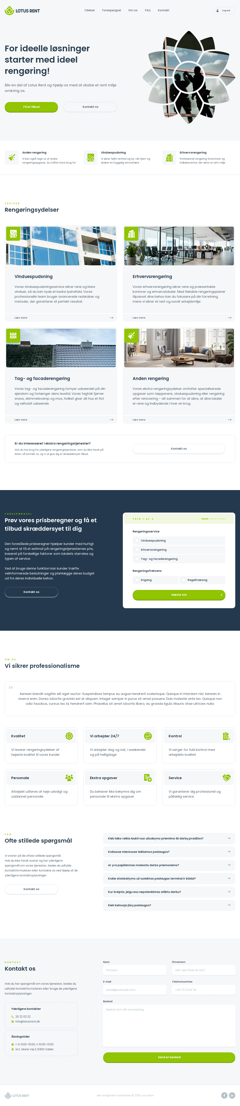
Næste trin (179, 595)
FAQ (148, 10)
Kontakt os (90, 107)
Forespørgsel (111, 10)
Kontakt (163, 10)
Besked (107, 1001)
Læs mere (21, 317)
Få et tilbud (31, 107)
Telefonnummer (182, 982)
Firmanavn (178, 962)
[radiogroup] (179, 549)
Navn (106, 962)
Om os (133, 10)
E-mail (107, 982)
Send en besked (169, 1057)
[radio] (137, 541)
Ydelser (89, 10)
